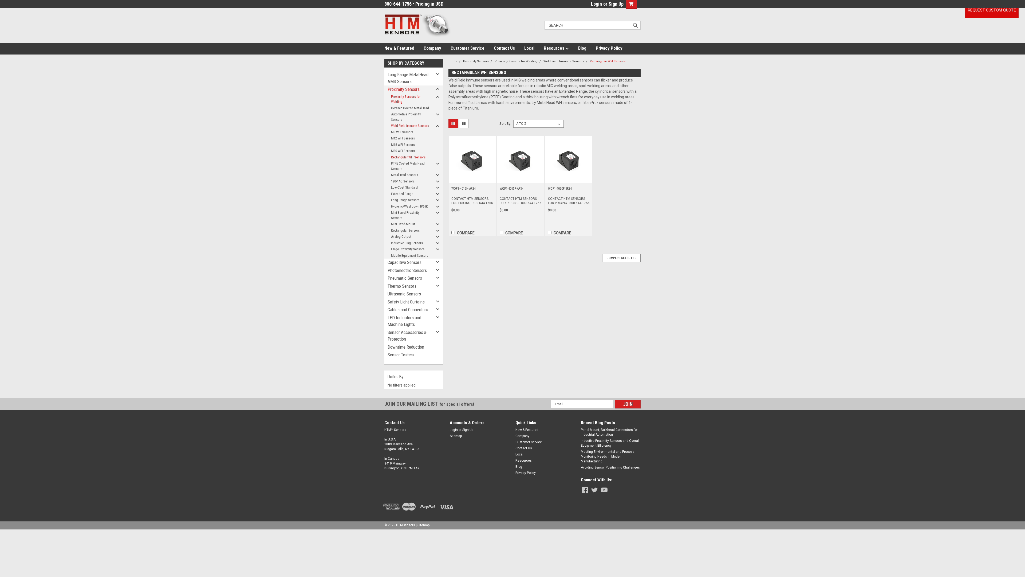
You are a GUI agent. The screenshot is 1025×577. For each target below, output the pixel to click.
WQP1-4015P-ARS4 (511, 188)
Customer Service (467, 48)
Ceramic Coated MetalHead (410, 108)
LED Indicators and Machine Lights (404, 321)
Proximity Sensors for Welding (406, 99)
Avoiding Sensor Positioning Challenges (610, 467)
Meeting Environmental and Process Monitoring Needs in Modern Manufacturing (607, 456)
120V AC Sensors (403, 181)
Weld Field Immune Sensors (410, 126)
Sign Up (616, 4)
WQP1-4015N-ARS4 (463, 188)
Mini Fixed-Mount (403, 224)
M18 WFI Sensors (403, 145)
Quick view (472, 179)
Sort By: (505, 124)
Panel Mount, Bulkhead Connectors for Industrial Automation (609, 432)
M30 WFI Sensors (403, 151)
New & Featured (399, 48)
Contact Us (504, 48)
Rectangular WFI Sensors (408, 157)
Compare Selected (621, 258)
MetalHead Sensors (404, 175)
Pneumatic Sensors (405, 278)
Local (529, 48)
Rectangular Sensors (405, 230)
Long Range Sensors (405, 200)
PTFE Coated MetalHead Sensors (408, 166)
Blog (582, 48)
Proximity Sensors (404, 89)
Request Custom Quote (992, 10)
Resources (554, 48)
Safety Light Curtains (406, 302)
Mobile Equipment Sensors (409, 256)
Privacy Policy (609, 48)
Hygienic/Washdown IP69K (409, 206)
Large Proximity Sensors (407, 249)
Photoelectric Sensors (407, 270)
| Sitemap (422, 525)
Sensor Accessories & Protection (407, 336)
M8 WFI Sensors (402, 132)
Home (452, 61)
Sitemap (456, 436)
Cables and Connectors (408, 309)
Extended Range (402, 194)
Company (432, 48)
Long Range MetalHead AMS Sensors (408, 78)
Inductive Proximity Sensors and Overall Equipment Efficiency (610, 443)
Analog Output (401, 237)
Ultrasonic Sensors (404, 294)
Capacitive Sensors (404, 262)
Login (596, 4)
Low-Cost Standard (404, 187)
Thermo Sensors (402, 286)
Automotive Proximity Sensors (406, 117)
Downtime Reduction (406, 347)
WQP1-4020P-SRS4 (560, 188)
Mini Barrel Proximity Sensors (405, 215)
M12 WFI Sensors (403, 138)
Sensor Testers (401, 354)
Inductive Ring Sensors (407, 243)
